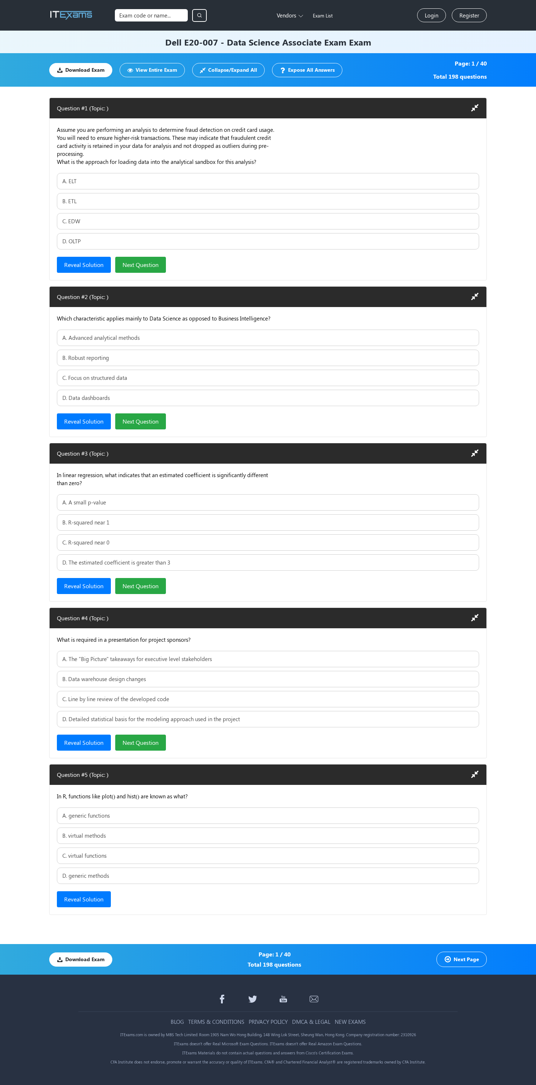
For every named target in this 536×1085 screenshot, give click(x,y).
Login (431, 15)
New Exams (350, 1022)
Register (469, 15)
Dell (173, 42)
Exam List (323, 15)
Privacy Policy (268, 1022)
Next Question (141, 264)
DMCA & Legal (311, 1022)
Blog (177, 1022)
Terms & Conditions (216, 1022)
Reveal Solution (84, 264)
